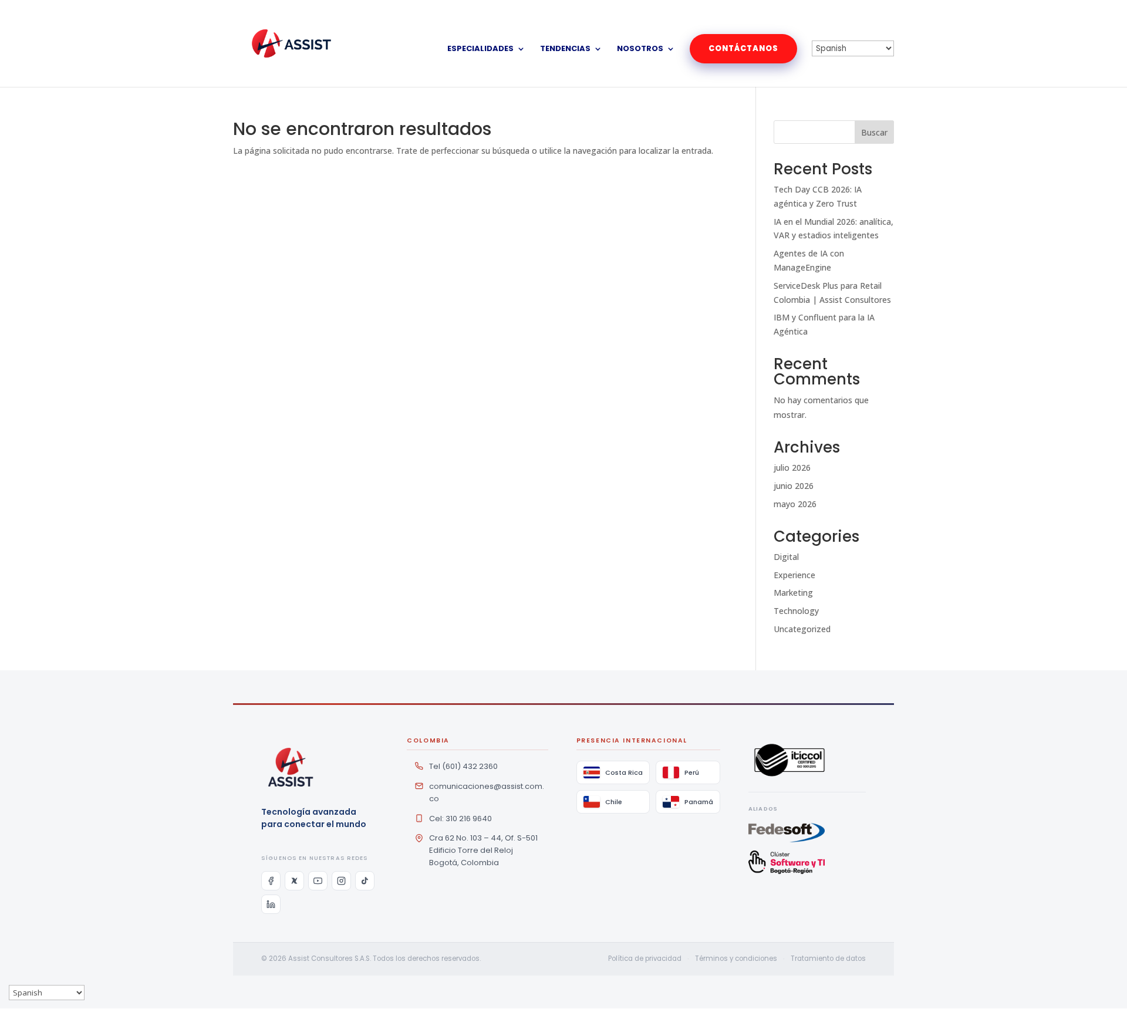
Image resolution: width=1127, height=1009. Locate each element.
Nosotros (640, 49)
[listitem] (271, 880)
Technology (796, 610)
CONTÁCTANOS (743, 48)
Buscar (874, 132)
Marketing (793, 592)
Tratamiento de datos (828, 958)
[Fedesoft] (807, 832)
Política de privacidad (644, 958)
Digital (786, 556)
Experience (794, 575)
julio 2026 (792, 467)
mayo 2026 (795, 503)
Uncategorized (802, 629)
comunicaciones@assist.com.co (486, 792)
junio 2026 (794, 485)
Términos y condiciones (736, 958)
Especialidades (480, 49)
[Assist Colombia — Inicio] (290, 767)
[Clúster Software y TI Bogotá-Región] (807, 862)
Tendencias (565, 49)
